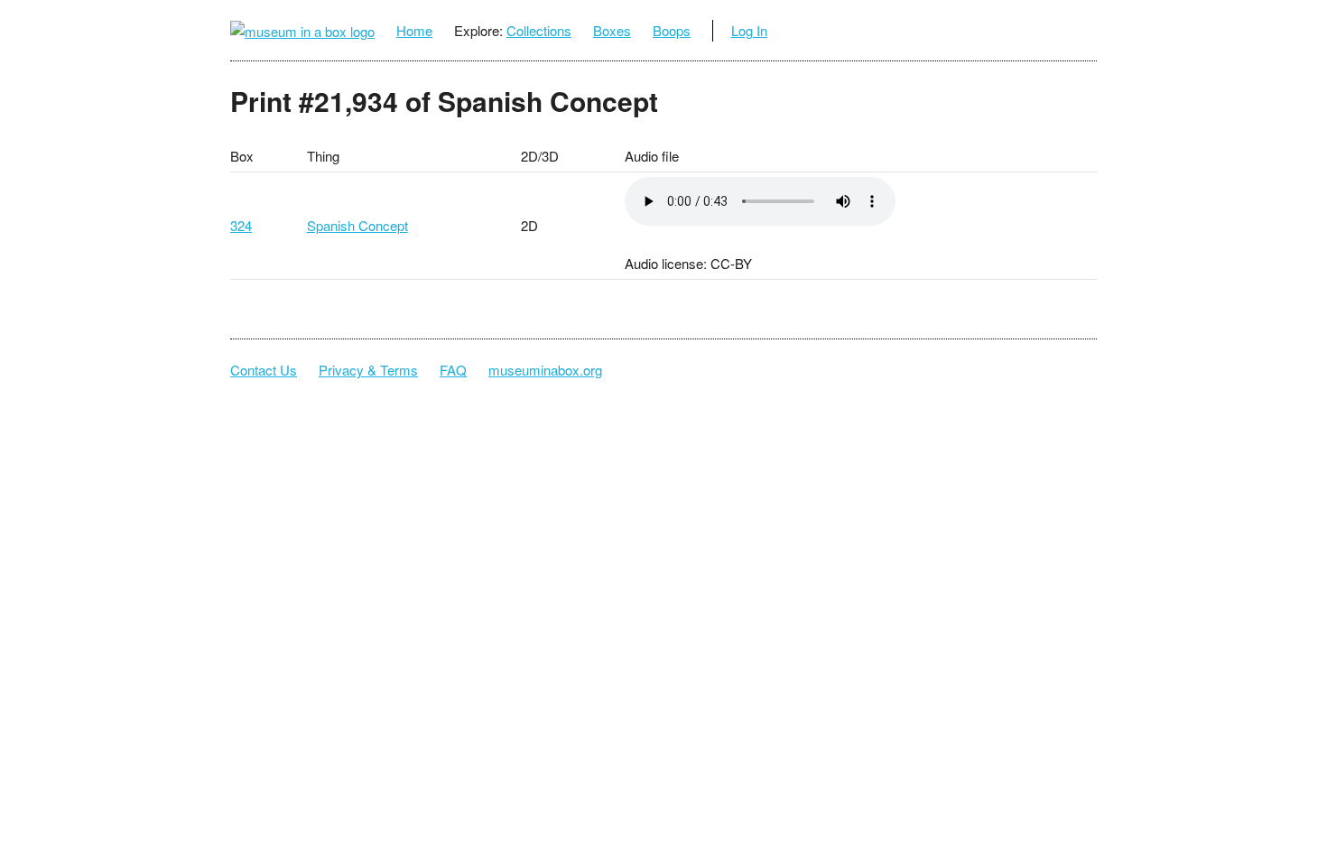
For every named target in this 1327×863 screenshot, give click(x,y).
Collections (538, 30)
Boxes (612, 30)
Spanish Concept (357, 225)
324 (241, 225)
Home (414, 30)
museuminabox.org (545, 369)
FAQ (453, 369)
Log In (749, 30)
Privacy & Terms (368, 369)
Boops (672, 30)
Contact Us (263, 369)
